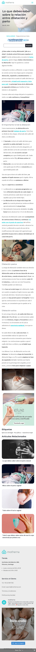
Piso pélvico (17, 432)
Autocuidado (11, 36)
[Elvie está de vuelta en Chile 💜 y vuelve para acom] (18, 624)
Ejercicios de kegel (7, 432)
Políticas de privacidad (8, 595)
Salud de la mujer (27, 432)
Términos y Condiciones (9, 591)
